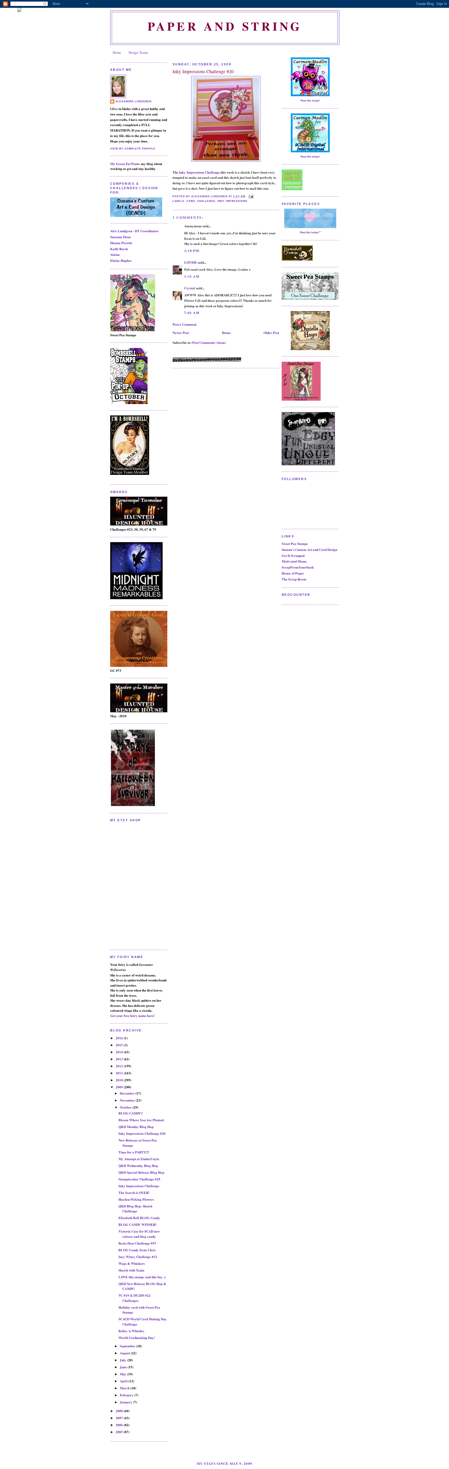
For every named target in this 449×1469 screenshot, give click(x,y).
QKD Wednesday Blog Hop (138, 1165)
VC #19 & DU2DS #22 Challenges (134, 1298)
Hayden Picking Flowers (136, 1199)
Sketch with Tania (131, 1270)
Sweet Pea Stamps (295, 543)
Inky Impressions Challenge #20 (142, 1133)
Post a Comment (184, 324)
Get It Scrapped (293, 555)
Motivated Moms (294, 561)
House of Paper (293, 573)
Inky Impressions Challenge (138, 1185)
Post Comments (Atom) (209, 342)
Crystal (189, 287)
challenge (206, 201)
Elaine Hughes (120, 260)
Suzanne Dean (120, 236)
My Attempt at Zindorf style (138, 1158)
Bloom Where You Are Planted (141, 1119)
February (127, 1394)
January (126, 1401)
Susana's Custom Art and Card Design (309, 549)
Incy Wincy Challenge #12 (137, 1256)
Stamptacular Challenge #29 (139, 1179)
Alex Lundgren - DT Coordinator (134, 230)
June (124, 1366)
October (126, 1107)
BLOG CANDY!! (130, 1113)
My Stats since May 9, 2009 (225, 1463)
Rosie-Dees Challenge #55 (137, 1243)
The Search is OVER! (133, 1192)
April (124, 1380)
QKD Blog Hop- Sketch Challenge (135, 1209)
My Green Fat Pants (124, 163)
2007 (120, 1417)
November (128, 1100)
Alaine (115, 254)
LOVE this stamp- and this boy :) (142, 1276)
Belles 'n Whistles (131, 1330)
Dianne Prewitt (121, 242)
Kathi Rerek (119, 248)
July (123, 1359)
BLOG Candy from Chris (137, 1249)
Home (117, 52)
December (127, 1093)
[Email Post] (250, 196)
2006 (120, 1424)
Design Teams (138, 52)
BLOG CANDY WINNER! (137, 1224)
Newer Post (181, 332)
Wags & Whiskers (131, 1263)
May (123, 1373)
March (125, 1387)
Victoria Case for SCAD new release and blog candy (139, 1234)
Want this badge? (310, 100)
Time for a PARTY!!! (133, 1152)
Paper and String (225, 26)
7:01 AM (191, 312)
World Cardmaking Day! (136, 1337)
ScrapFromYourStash (298, 567)
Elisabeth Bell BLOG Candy (139, 1217)
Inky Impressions (232, 201)
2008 (120, 1410)
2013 (120, 1058)
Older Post (271, 332)
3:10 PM (191, 250)
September (128, 1345)
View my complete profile (132, 148)
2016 (120, 1037)
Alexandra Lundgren (133, 101)
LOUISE (190, 262)
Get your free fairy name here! (132, 1015)
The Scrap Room (294, 579)
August (125, 1352)
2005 (120, 1431)
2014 (120, 1051)
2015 (120, 1044)
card (191, 201)
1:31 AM (191, 276)
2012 (120, 1065)
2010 (120, 1079)
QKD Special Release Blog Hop (141, 1172)
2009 (120, 1086)
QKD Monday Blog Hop (136, 1126)
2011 (120, 1072)
